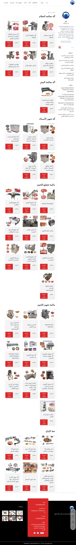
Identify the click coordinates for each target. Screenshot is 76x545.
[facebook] (41, 533)
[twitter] (38, 533)
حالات (25, 3)
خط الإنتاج (35, 3)
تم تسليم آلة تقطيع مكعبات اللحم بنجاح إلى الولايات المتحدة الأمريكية (66, 109)
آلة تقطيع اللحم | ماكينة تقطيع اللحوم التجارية (31, 259)
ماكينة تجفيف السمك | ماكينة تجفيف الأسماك (31, 139)
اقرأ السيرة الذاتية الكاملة (66, 41)
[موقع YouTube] (43, 533)
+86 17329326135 (40, 505)
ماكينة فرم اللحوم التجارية (67, 65)
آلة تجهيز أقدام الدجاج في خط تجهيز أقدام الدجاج (13, 479)
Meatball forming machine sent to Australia (66, 104)
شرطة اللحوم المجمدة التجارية (13, 259)
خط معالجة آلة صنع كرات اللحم (48, 450)
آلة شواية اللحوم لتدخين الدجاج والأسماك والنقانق (47, 386)
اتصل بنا (12, 3)
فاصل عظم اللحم (30, 65)
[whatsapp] (34, 533)
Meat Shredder (47, 204)
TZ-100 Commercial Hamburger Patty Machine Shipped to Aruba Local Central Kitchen (66, 97)
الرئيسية (53, 12)
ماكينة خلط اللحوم (47, 231)
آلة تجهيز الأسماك (47, 118)
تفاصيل (51, 42)
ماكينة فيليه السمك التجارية (48, 139)
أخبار (29, 3)
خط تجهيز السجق (30, 479)
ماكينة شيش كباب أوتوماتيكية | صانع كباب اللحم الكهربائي (30, 386)
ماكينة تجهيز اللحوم (46, 304)
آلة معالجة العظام (47, 16)
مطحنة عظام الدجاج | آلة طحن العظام (48, 65)
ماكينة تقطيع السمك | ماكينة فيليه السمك (48, 168)
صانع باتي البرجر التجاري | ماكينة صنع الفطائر (67, 56)
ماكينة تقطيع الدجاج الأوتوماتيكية (69, 79)
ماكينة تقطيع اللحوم (46, 184)
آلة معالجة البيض (47, 82)
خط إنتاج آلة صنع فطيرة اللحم (31, 450)
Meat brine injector (49, 326)
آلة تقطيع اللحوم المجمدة (31, 204)
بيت (47, 3)
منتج (42, 3)
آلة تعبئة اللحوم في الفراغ (31, 356)
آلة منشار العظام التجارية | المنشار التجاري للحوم (13, 36)
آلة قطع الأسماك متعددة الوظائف (13, 231)
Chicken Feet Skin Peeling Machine (14, 356)
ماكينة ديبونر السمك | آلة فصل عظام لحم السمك (66, 61)
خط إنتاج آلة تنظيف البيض (14, 450)
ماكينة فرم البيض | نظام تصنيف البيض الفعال (47, 102)
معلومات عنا (19, 3)
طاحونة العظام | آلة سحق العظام (13, 65)
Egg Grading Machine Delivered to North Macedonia (67, 89)
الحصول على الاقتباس (44, 44)
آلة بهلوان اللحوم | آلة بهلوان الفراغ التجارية (47, 356)
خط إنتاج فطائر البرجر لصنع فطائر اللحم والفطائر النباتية (47, 479)
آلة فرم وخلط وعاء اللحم (31, 326)
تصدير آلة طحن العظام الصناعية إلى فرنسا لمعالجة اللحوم (66, 115)
